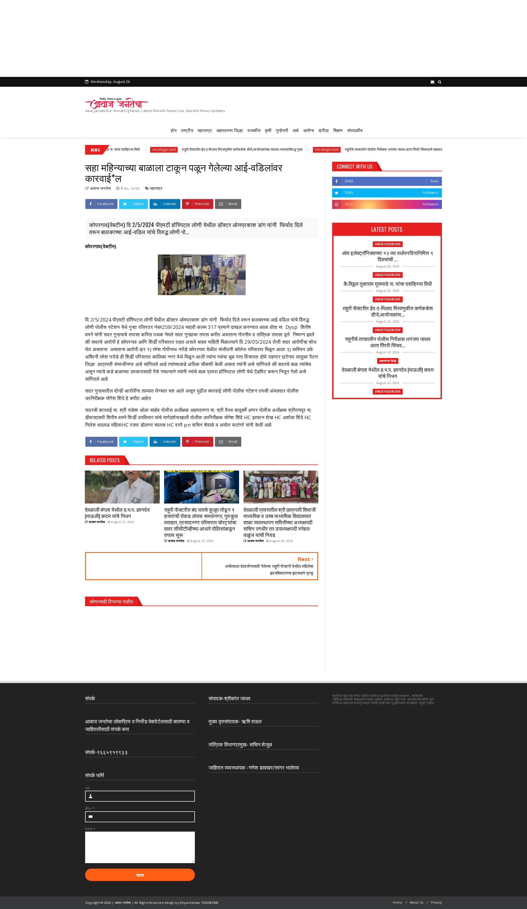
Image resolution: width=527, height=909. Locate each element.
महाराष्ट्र (205, 130)
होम (173, 130)
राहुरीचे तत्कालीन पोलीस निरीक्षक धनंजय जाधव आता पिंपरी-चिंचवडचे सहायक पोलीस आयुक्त (364, 149)
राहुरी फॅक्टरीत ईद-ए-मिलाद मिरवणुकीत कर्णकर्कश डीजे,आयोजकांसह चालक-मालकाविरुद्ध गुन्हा (203, 149)
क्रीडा (323, 130)
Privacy (436, 902)
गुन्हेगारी (282, 130)
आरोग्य (308, 130)
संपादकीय (355, 130)
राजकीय (253, 130)
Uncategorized (125, 149)
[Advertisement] (164, 38)
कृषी (268, 130)
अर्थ (296, 130)
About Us (417, 902)
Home (397, 902)
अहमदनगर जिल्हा (229, 130)
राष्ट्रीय (187, 130)
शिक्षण (338, 130)
